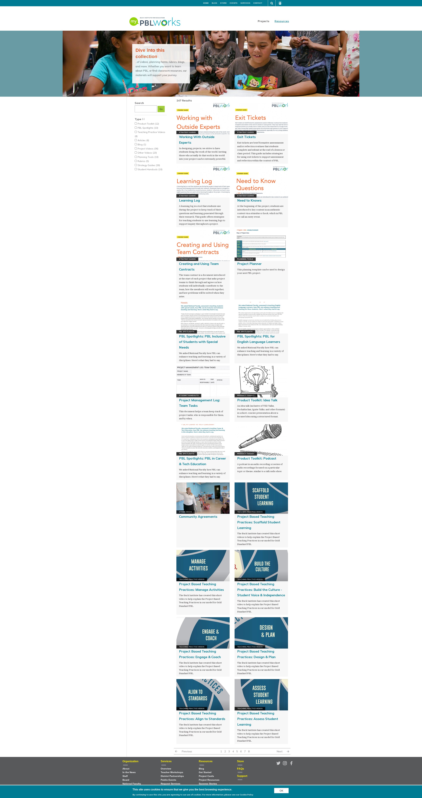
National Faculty (131, 783)
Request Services (170, 783)
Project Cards (206, 776)
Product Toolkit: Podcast (256, 458)
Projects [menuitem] (263, 21)
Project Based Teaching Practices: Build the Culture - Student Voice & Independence (261, 589)
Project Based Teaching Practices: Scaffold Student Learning (258, 522)
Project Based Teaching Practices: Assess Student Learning (257, 718)
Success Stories (208, 783)
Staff (125, 776)
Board (125, 780)
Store (223, 3)
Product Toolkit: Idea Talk (257, 400)
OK (281, 790)
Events (234, 3)
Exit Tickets (246, 137)
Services (245, 3)
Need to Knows (249, 200)
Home (206, 3)
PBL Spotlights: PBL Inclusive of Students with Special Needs (202, 341)
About (125, 768)
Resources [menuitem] (282, 21)
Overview (166, 768)
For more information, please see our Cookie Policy (227, 794)
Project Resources (209, 780)
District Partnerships (172, 776)
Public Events (168, 780)
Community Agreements (198, 516)
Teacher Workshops (172, 772)
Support (242, 776)
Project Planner (249, 264)
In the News (129, 772)
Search (139, 103)
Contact (257, 3)
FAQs (240, 768)
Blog (214, 3)
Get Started (205, 772)
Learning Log (189, 200)
